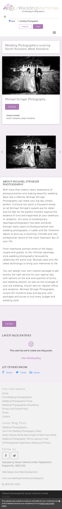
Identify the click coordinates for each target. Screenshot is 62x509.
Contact (6, 416)
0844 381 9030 (12, 484)
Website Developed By (25, 493)
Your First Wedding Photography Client (21, 431)
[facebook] (5, 455)
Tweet (22, 372)
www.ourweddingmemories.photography (22, 478)
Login (38, 26)
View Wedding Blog (31, 358)
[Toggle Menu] (54, 32)
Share (9, 372)
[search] (5, 16)
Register (25, 26)
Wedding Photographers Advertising (20, 405)
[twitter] (14, 455)
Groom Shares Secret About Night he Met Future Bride (29, 435)
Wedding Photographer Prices (17, 401)
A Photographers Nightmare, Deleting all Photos (26, 442)
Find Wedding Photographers (17, 397)
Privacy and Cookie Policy (15, 408)
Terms (5, 412)
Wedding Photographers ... (15, 427)
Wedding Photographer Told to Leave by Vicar (25, 439)
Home (5, 393)
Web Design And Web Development (20, 472)
